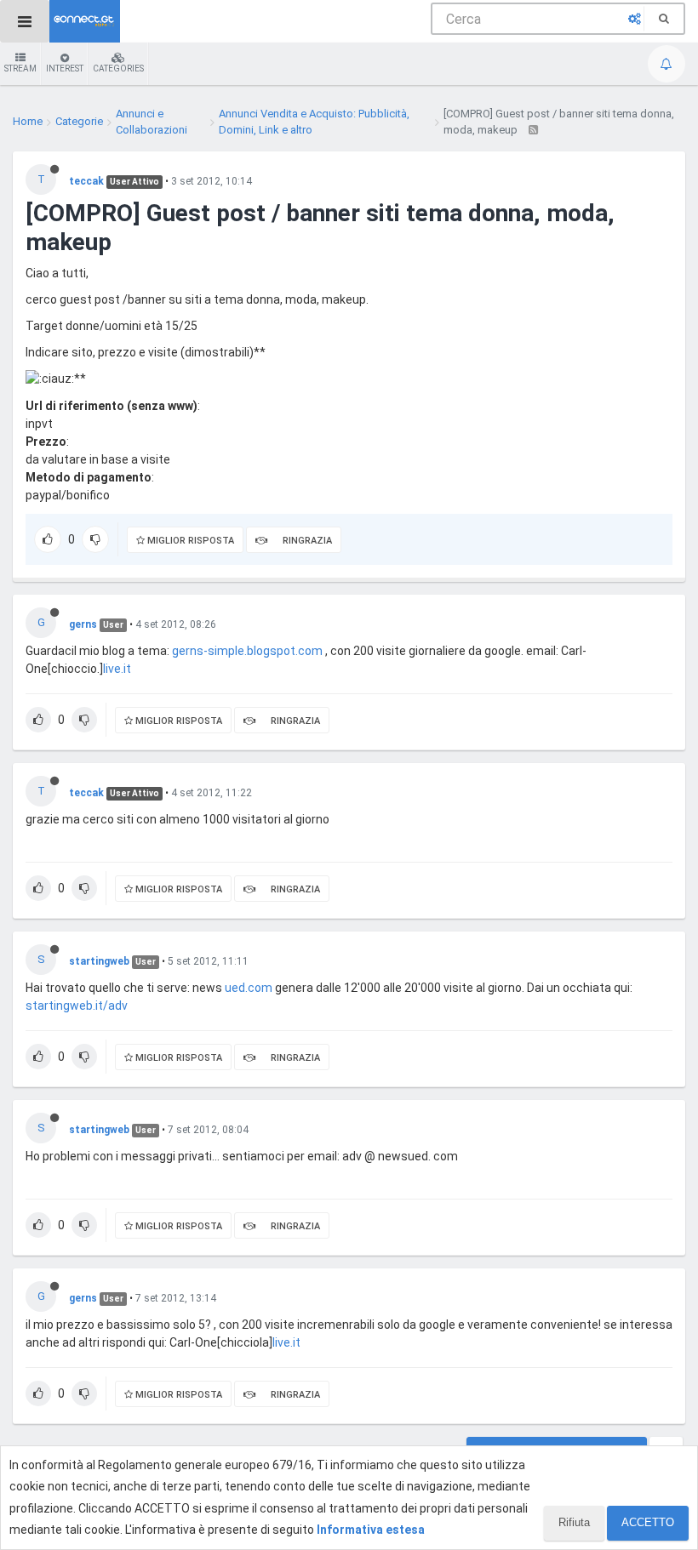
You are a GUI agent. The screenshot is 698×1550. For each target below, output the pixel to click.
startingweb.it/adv (77, 1005)
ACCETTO (647, 1522)
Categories (118, 68)
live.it (117, 668)
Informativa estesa (371, 1529)
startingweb (99, 961)
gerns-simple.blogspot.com (247, 651)
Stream (20, 68)
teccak (86, 181)
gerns (83, 624)
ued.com (248, 987)
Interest (64, 68)
